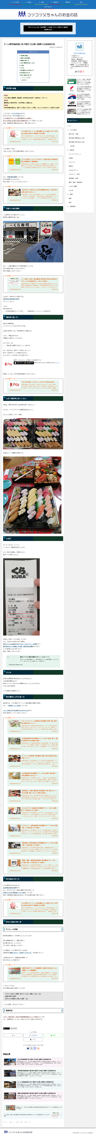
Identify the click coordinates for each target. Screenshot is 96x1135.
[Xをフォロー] (31, 1048)
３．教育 (70, 194)
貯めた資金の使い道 (25, 75)
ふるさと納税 (73, 186)
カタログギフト (73, 170)
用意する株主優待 (25, 58)
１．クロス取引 (72, 130)
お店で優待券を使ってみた (27, 63)
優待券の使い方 (24, 60)
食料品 (71, 166)
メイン (69, 126)
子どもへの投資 (26, 77)
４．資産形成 (71, 206)
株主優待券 (14, 1028)
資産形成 (24, 80)
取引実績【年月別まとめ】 (77, 142)
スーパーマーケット (75, 154)
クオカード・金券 (74, 174)
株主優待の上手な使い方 (27, 70)
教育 (70, 198)
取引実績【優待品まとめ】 (77, 138)
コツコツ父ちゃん (80, 53)
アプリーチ (57, 362)
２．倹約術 (70, 150)
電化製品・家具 (73, 178)
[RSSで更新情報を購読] (38, 1048)
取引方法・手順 (73, 134)
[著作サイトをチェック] (27, 1048)
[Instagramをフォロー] (34, 1048)
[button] (33, 1039)
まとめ (22, 67)
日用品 (71, 158)
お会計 (22, 65)
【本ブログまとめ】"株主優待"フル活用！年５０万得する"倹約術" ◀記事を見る (49, 28)
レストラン (7, 1028)
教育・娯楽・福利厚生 (75, 182)
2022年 (72, 146)
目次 (30, 52)
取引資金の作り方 (25, 72)
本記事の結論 (24, 55)
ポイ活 (71, 190)
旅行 (70, 202)
